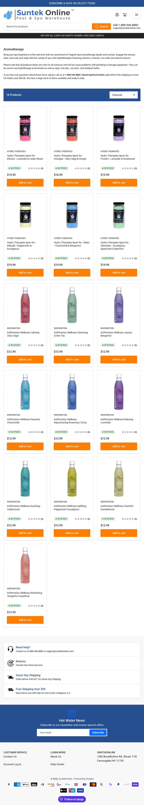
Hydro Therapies (16, 151)
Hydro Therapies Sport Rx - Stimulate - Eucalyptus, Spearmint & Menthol (115, 245)
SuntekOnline (65, 778)
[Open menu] (136, 15)
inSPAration (13, 328)
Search (104, 26)
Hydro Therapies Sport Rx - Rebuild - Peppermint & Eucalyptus (21, 245)
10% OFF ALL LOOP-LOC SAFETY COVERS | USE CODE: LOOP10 (72, 35)
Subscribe (98, 732)
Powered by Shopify (84, 778)
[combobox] (57, 26)
